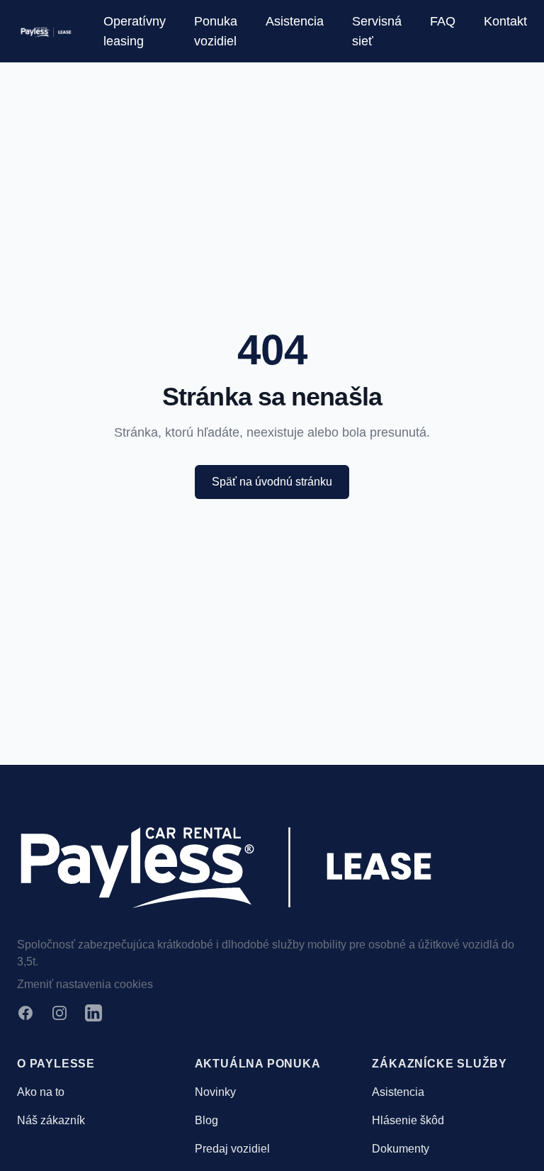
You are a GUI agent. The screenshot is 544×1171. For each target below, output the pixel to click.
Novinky (215, 1092)
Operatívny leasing (134, 31)
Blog (206, 1120)
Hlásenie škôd (408, 1120)
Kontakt (505, 21)
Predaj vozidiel (232, 1149)
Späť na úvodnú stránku (272, 482)
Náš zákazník (51, 1120)
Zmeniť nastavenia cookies (85, 984)
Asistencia (295, 21)
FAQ (442, 21)
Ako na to (40, 1092)
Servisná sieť (377, 31)
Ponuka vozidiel (215, 31)
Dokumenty (400, 1149)
